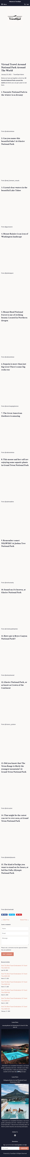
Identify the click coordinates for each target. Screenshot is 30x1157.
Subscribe (24, 1148)
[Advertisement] (15, 46)
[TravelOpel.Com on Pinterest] (15, 1135)
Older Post (6, 920)
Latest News (15, 1022)
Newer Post (23, 920)
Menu (5, 4)
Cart (27, 4)
